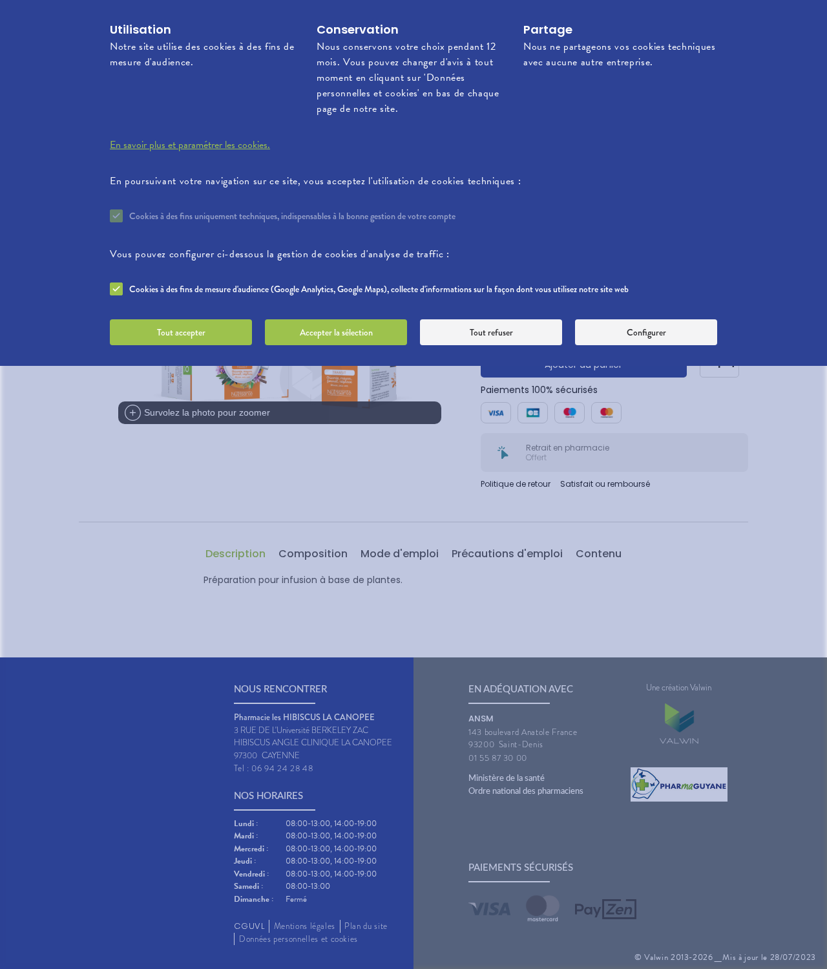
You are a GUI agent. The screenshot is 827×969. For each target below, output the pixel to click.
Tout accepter (181, 332)
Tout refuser (491, 332)
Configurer (646, 332)
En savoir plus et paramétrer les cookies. (190, 145)
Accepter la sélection (336, 332)
